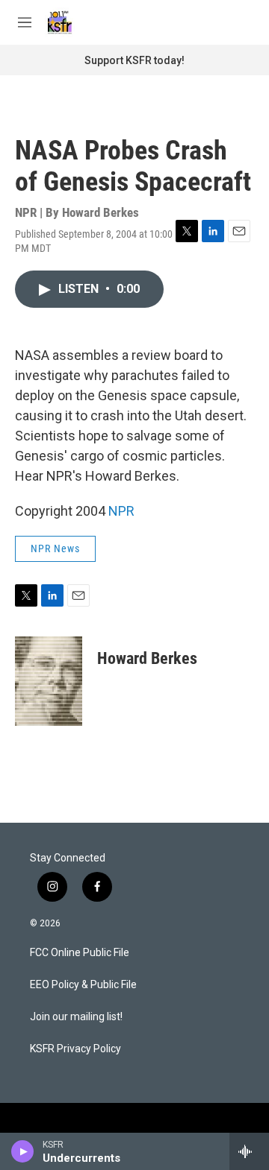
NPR (121, 511)
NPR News (55, 548)
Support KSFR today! (134, 60)
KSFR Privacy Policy (75, 1048)
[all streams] (249, 1151)
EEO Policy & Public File (83, 984)
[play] (22, 1151)
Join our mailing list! (76, 1016)
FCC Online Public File (79, 952)
